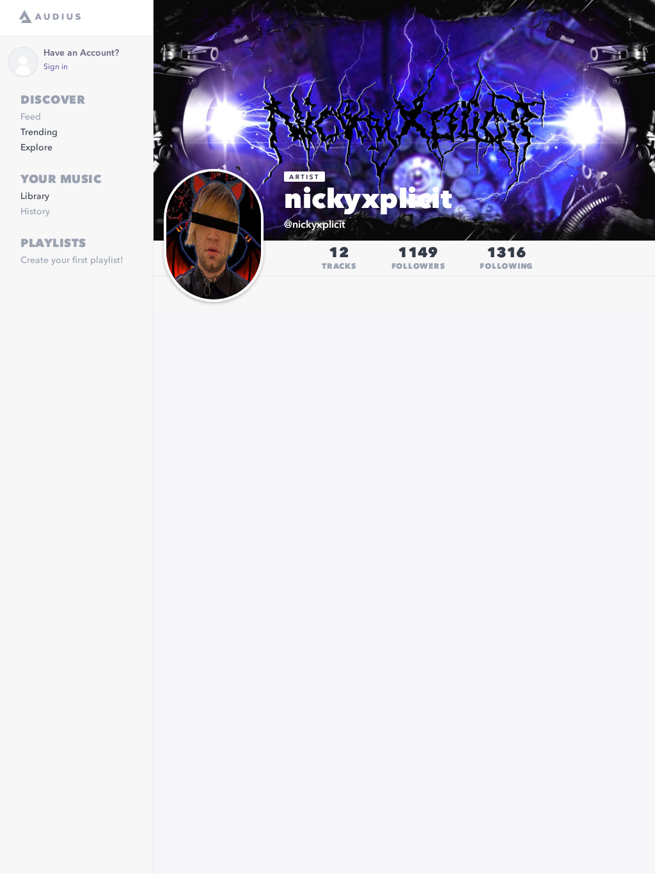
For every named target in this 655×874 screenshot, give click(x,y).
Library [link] (34, 196)
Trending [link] (39, 132)
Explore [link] (36, 147)
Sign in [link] (55, 67)
